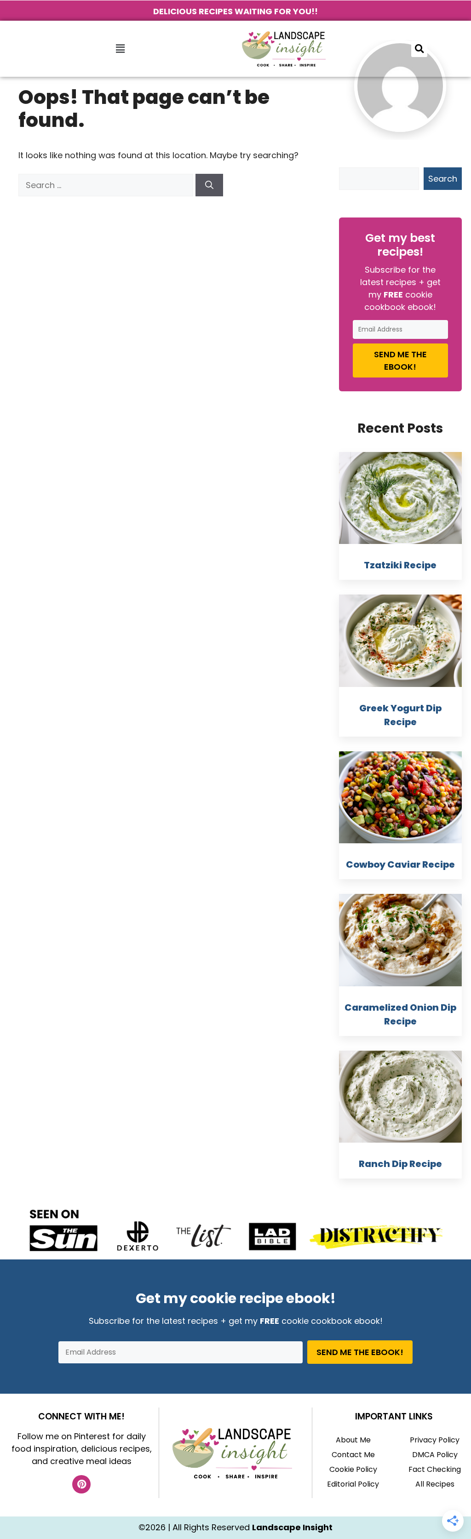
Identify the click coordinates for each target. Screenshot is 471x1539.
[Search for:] (106, 185)
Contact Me (353, 1454)
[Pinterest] (81, 1484)
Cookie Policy (353, 1469)
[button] (120, 48)
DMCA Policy (435, 1454)
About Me (353, 1440)
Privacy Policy (435, 1440)
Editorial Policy (353, 1484)
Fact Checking (434, 1469)
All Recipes (434, 1484)
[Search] (209, 185)
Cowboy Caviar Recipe (400, 864)
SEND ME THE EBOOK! (400, 360)
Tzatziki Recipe (400, 565)
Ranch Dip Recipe (400, 1163)
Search (442, 178)
